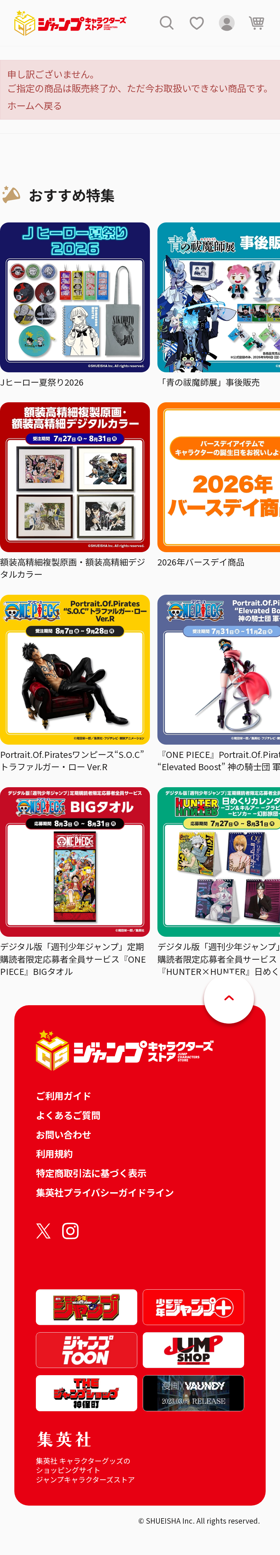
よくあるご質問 (68, 1115)
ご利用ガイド (63, 1095)
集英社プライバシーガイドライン (105, 1192)
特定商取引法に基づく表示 (91, 1173)
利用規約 (54, 1153)
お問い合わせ (63, 1134)
